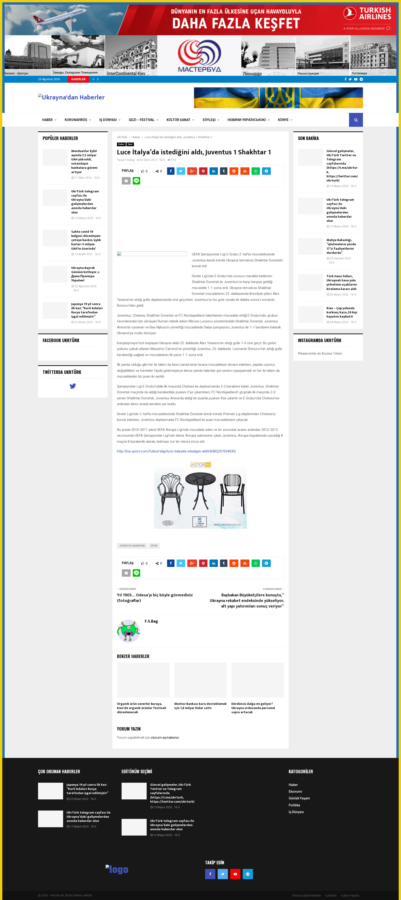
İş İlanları (331, 895)
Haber (47, 120)
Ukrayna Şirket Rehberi (306, 895)
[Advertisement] (200, 222)
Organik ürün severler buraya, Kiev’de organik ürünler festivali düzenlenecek (141, 708)
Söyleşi (209, 120)
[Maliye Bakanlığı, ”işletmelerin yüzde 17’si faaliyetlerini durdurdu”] (310, 246)
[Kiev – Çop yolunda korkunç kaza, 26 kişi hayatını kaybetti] (310, 314)
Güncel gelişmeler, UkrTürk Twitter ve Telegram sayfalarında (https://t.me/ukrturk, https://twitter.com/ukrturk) (342, 165)
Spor (130, 144)
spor (154, 545)
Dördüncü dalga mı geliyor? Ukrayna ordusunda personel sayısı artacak (253, 708)
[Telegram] (248, 874)
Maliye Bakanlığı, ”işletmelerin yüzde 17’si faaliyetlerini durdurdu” (341, 246)
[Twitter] (223, 874)
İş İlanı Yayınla (350, 895)
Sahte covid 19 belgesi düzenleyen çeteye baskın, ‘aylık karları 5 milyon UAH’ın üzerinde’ (86, 240)
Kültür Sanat (179, 120)
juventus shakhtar (132, 545)
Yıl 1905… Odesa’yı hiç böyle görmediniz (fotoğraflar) (155, 598)
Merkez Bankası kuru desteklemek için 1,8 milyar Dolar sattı (200, 706)
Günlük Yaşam (299, 798)
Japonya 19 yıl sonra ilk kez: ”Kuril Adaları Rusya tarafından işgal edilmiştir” (87, 310)
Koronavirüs (76, 120)
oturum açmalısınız (165, 737)
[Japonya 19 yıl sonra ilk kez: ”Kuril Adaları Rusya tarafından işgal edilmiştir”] (55, 310)
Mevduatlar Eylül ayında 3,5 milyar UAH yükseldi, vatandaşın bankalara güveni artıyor (84, 161)
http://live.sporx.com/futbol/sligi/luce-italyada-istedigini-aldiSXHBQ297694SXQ (176, 451)
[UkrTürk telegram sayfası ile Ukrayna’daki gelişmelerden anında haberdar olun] (55, 197)
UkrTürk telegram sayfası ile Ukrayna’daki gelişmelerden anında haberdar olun (85, 202)
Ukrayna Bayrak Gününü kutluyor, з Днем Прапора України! (85, 274)
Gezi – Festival (142, 120)
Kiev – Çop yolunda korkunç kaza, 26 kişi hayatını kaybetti (342, 312)
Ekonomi (295, 791)
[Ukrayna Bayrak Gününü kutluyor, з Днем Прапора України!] (55, 274)
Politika (294, 805)
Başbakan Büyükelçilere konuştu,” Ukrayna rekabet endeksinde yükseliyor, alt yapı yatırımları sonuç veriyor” (247, 601)
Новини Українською (247, 120)
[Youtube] (235, 874)
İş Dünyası (108, 120)
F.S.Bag (130, 160)
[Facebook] (210, 874)
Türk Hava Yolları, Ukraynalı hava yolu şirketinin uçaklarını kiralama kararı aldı (342, 282)
